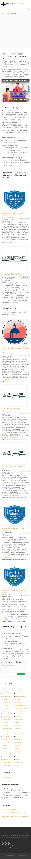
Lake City (18, 716)
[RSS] (3, 843)
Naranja (18, 725)
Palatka (5, 734)
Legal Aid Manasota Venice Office (13, 528)
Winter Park (19, 765)
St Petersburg (6, 754)
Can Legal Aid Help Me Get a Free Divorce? (13, 812)
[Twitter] (6, 843)
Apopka (5, 688)
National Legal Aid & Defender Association (12, 848)
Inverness (5, 713)
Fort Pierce (6, 705)
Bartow (5, 691)
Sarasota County (6, 777)
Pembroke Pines (7, 736)
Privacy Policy (22, 855)
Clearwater (18, 693)
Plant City (5, 739)
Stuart (17, 754)
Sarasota (5, 751)
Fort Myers (18, 702)
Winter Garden (6, 765)
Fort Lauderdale (7, 702)
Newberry (18, 728)
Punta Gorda (6, 742)
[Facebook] (9, 843)
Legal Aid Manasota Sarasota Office (13, 213)
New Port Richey (7, 728)
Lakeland (5, 719)
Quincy (18, 742)
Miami (5, 722)
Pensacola (18, 736)
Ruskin (5, 748)
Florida (7, 13)
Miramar (18, 722)
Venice (17, 759)
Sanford (18, 748)
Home (3, 13)
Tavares (5, 759)
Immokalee (19, 711)
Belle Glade (19, 691)
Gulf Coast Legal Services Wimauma (14, 466)
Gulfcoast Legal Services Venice (12, 408)
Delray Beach (6, 699)
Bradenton (5, 693)
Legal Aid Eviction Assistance (9, 809)
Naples (5, 725)
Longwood (18, 719)
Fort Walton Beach (20, 705)
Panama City (19, 734)
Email (2, 215)
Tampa (17, 756)
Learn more (24, 218)
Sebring (18, 751)
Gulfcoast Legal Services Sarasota (13, 274)
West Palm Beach (7, 762)
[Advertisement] (15, 31)
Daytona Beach (20, 696)
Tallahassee (6, 756)
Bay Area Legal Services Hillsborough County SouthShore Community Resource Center (15, 348)
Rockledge (18, 745)
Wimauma (18, 762)
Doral (17, 699)
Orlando (18, 731)
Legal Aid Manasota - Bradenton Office (14, 590)
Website (5, 215)
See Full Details (7, 242)
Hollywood (5, 711)
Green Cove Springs (21, 708)
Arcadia (18, 688)
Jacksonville (19, 713)
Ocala (4, 731)
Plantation (18, 739)
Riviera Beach (6, 745)
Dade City (5, 696)
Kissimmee (6, 716)
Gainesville (6, 708)
